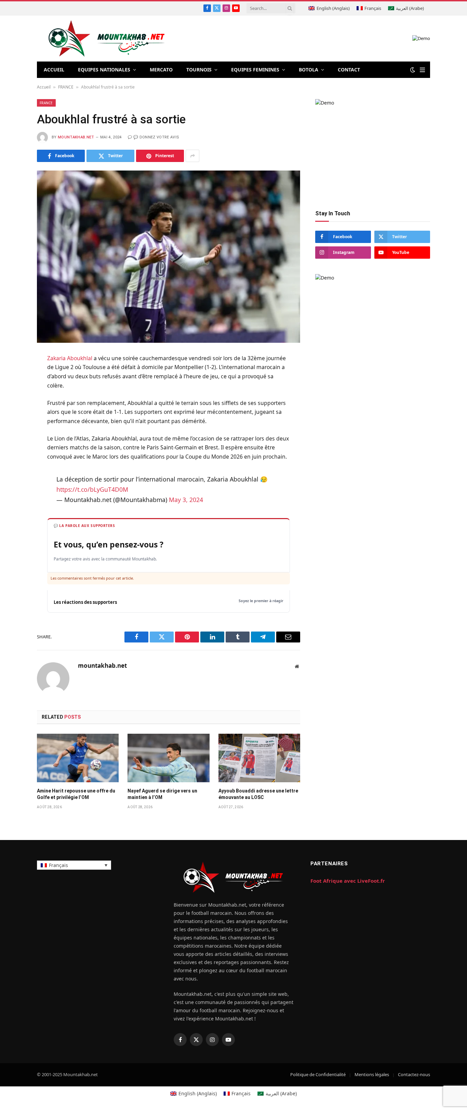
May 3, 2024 (186, 500)
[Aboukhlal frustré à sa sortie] (168, 256)
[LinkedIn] (9, 409)
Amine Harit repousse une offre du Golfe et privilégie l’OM (76, 794)
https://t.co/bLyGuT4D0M (92, 489)
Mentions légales (372, 1074)
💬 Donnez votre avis (156, 137)
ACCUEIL (54, 69)
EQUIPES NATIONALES (104, 69)
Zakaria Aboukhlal (69, 358)
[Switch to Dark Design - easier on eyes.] (413, 69)
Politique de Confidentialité (318, 1074)
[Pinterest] (9, 426)
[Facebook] (9, 375)
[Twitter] (9, 392)
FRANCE (66, 87)
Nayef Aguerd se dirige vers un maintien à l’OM (162, 794)
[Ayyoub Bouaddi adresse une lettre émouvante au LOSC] (259, 758)
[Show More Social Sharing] (192, 156)
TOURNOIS (199, 69)
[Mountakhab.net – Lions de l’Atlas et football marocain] (107, 38)
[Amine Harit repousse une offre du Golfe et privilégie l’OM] (78, 758)
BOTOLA (308, 69)
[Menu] (422, 70)
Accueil (44, 87)
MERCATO (161, 69)
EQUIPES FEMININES (255, 69)
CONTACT (349, 69)
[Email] (9, 442)
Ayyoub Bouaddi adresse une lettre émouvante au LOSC (258, 794)
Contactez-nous (414, 1074)
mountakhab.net (76, 137)
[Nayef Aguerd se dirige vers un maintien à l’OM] (168, 758)
